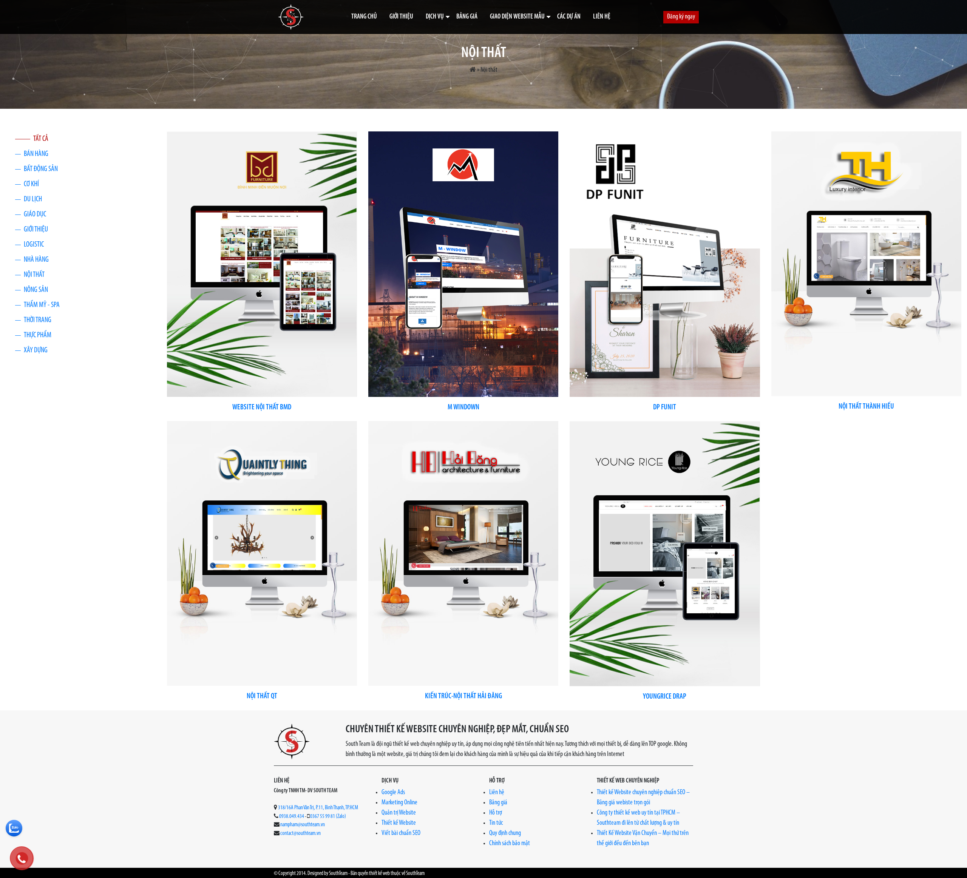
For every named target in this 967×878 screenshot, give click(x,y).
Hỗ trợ (495, 813)
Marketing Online (399, 802)
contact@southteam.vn (300, 833)
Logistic (34, 244)
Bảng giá (466, 17)
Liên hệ (601, 17)
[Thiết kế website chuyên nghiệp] (291, 17)
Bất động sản (41, 169)
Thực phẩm (37, 335)
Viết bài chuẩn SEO (401, 833)
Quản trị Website (399, 813)
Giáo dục (35, 214)
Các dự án (569, 17)
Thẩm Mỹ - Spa (42, 305)
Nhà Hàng (36, 260)
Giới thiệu (401, 17)
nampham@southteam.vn (302, 825)
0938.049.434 (291, 816)
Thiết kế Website (399, 823)
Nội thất (34, 275)
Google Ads (393, 792)
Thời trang (37, 320)
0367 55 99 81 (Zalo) (328, 816)
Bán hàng (36, 154)
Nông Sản (36, 290)
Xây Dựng (36, 350)
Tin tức (496, 823)
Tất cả (40, 139)
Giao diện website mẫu (517, 17)
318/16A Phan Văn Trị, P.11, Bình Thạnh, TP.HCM (318, 808)
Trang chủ (364, 17)
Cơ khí (31, 184)
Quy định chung (505, 833)
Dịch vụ (435, 17)
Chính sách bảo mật (509, 843)
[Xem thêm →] (262, 264)
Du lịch (33, 199)
